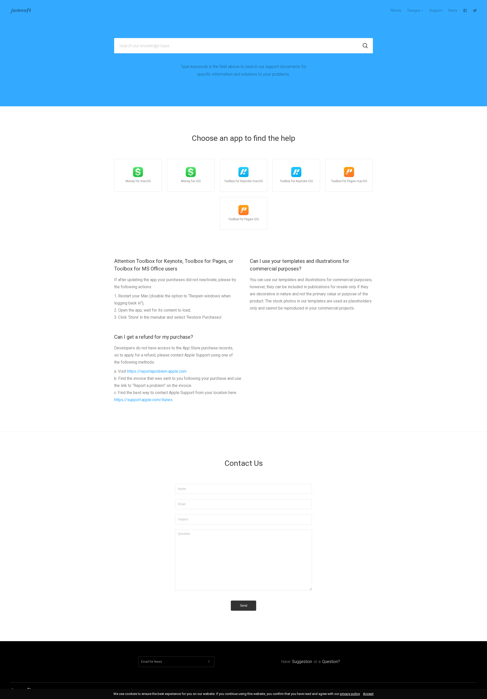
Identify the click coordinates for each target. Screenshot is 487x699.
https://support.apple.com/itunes (143, 399)
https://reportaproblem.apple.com (156, 371)
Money (396, 10)
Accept (368, 694)
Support (435, 10)
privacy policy (350, 694)
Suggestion (302, 661)
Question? (331, 661)
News (452, 10)
